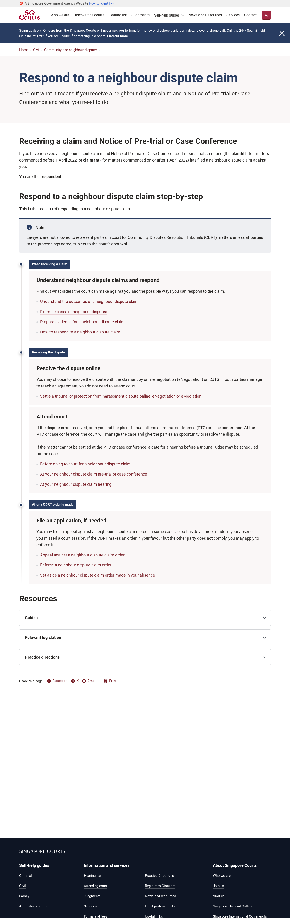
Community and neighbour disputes (71, 50)
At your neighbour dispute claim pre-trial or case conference (93, 474)
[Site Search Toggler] (266, 15)
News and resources (160, 896)
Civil (36, 50)
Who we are (60, 15)
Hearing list (118, 15)
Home (24, 50)
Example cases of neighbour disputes (73, 311)
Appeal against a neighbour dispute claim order (82, 555)
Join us (218, 886)
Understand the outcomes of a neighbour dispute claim (89, 301)
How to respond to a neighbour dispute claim (80, 332)
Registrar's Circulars (160, 886)
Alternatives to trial (33, 906)
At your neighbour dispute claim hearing (75, 484)
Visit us (219, 896)
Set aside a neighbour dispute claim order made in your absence (97, 575)
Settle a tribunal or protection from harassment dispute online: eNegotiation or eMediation (120, 396)
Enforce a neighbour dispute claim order (75, 565)
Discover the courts (89, 15)
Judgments (140, 15)
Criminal (25, 876)
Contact (250, 15)
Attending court (95, 886)
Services (233, 15)
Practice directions (42, 657)
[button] (102, 3)
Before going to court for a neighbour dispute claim (85, 463)
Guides (31, 617)
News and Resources (205, 15)
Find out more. (118, 36)
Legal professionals (160, 906)
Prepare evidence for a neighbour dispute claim (82, 321)
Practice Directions (159, 876)
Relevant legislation (43, 637)
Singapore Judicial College (233, 906)
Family (24, 896)
